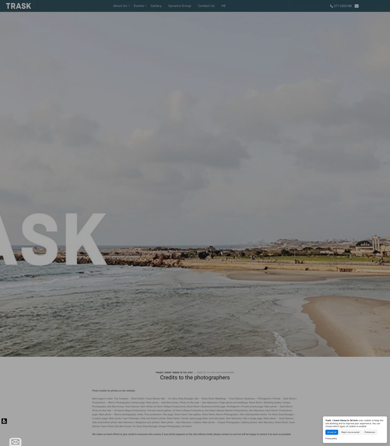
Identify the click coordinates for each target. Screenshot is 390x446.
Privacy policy (331, 438)
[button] (4, 421)
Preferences (370, 432)
